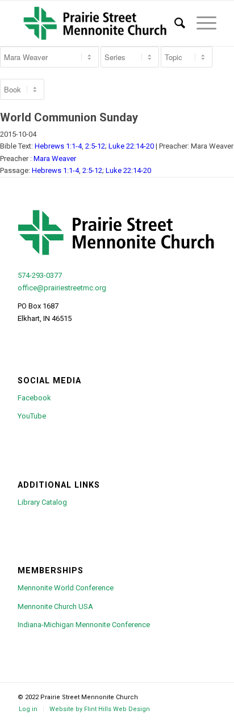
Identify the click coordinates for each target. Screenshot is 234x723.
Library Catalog (42, 502)
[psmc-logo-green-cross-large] (97, 23)
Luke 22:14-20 (131, 146)
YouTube (32, 416)
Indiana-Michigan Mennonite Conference (84, 624)
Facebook (34, 398)
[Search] (174, 23)
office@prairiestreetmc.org (62, 288)
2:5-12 (95, 146)
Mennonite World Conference (66, 588)
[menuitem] (174, 23)
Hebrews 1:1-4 (58, 146)
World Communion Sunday (69, 117)
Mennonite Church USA (55, 606)
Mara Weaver (55, 158)
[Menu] (200, 23)
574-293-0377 (40, 275)
